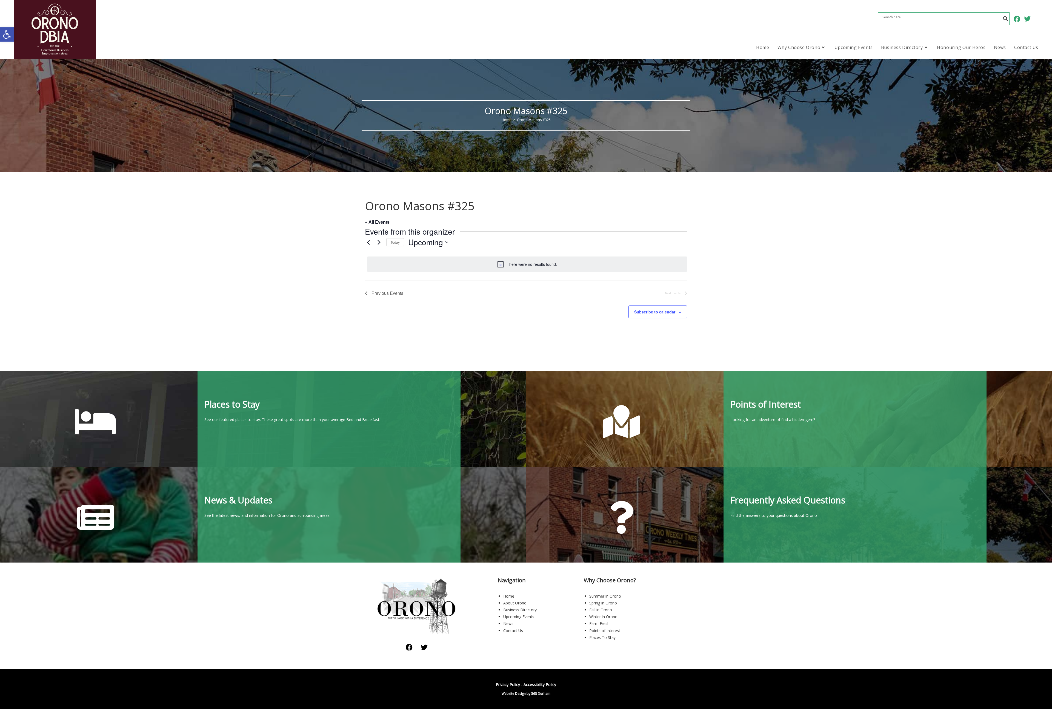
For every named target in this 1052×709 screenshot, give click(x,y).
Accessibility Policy (540, 684)
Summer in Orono (605, 596)
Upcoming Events (518, 616)
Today (395, 242)
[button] (7, 34)
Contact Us (513, 630)
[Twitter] (424, 647)
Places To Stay (602, 637)
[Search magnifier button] (1005, 18)
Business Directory (520, 609)
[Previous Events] (368, 242)
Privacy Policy (508, 684)
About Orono (515, 603)
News (508, 623)
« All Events (377, 222)
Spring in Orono (603, 603)
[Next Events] (379, 242)
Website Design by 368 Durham (526, 693)
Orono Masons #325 (534, 119)
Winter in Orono (603, 616)
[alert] (527, 264)
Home (508, 596)
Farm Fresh (599, 623)
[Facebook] (409, 647)
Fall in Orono (600, 609)
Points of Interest (604, 630)
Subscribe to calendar (654, 312)
